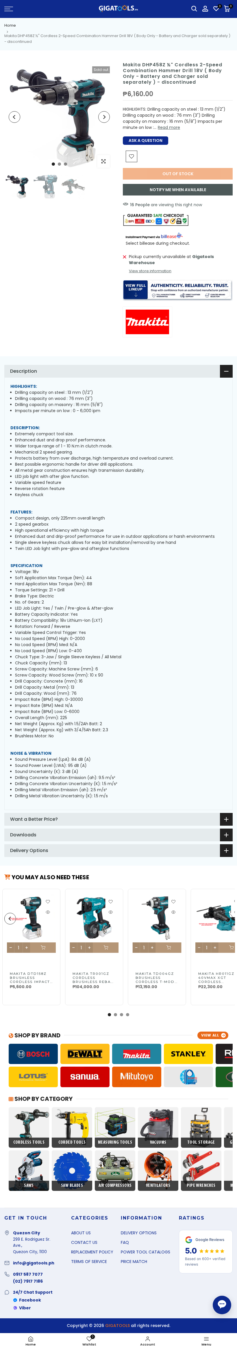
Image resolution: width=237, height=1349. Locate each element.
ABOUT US (81, 1233)
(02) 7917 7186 (28, 1281)
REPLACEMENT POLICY (92, 1252)
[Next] (104, 117)
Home (10, 25)
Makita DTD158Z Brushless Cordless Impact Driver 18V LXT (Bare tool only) (30, 982)
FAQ (125, 1242)
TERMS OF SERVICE (89, 1261)
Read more (169, 127)
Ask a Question (145, 140)
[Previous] (14, 117)
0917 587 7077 (28, 1274)
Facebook (30, 1300)
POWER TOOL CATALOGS (145, 1252)
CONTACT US (84, 1242)
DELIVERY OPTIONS (139, 1233)
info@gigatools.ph (33, 1263)
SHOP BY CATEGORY (43, 1099)
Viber (25, 1308)
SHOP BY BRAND (36, 1035)
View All (210, 1035)
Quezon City (26, 1233)
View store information (150, 271)
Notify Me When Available (178, 190)
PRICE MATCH (134, 1261)
